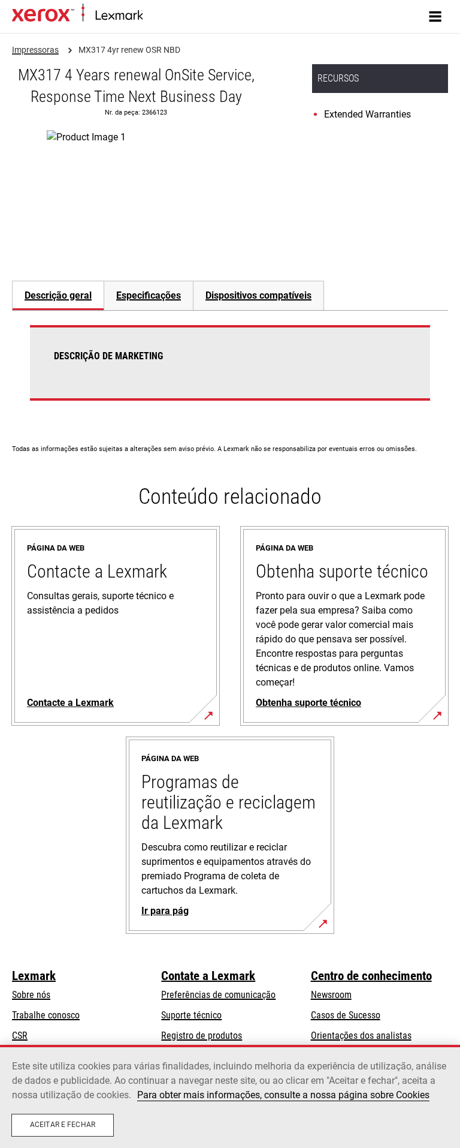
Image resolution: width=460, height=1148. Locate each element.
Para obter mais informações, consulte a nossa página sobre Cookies (283, 1095)
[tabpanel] (230, 370)
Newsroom (331, 994)
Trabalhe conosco (46, 1015)
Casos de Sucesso (345, 1015)
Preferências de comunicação (218, 994)
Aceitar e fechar (62, 1124)
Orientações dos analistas (361, 1035)
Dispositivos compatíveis (258, 295)
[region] (230, 1096)
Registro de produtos (201, 1035)
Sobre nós (31, 994)
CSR (20, 1035)
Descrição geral (58, 295)
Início (151, 16)
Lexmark (34, 976)
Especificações (148, 295)
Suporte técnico (191, 1015)
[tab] (58, 295)
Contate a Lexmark (208, 976)
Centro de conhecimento (371, 976)
